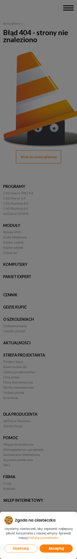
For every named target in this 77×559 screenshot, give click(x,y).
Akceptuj (56, 548)
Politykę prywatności (43, 538)
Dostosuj (21, 548)
